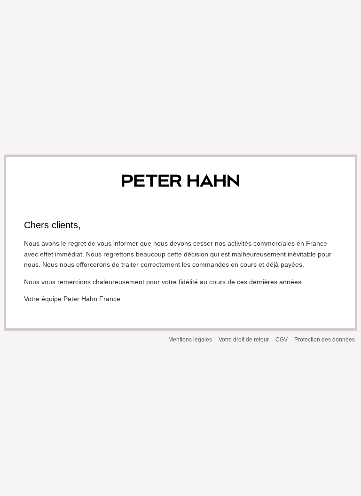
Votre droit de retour (244, 339)
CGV (281, 339)
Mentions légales (190, 339)
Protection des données (324, 339)
